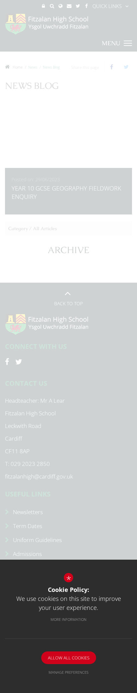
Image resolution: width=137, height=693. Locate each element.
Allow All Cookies (68, 658)
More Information (68, 619)
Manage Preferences (68, 672)
